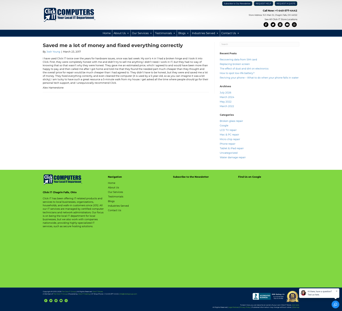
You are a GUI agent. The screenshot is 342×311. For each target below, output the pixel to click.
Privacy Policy (245, 307)
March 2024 (227, 97)
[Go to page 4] (109, 85)
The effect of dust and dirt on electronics (244, 68)
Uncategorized (229, 152)
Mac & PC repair (229, 134)
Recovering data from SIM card (238, 59)
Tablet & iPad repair (232, 148)
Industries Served (203, 33)
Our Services (140, 33)
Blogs (182, 33)
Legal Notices (233, 307)
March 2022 (227, 106)
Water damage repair (233, 157)
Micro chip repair (230, 139)
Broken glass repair (231, 121)
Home (107, 33)
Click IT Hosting (84, 294)
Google (224, 125)
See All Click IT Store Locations (281, 19)
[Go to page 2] (104, 85)
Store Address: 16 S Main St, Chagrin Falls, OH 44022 (273, 15)
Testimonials (163, 33)
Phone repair (227, 143)
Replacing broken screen (235, 64)
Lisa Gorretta (135, 56)
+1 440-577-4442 (286, 10)
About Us (120, 33)
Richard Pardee (99, 56)
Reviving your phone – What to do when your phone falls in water (259, 77)
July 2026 (225, 92)
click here (295, 305)
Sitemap (296, 307)
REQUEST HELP (263, 3)
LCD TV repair (228, 130)
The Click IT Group (69, 291)
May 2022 (226, 101)
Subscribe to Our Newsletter (237, 3)
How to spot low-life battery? (237, 73)
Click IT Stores (97, 291)
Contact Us (228, 33)
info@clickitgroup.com (128, 294)
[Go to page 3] (106, 85)
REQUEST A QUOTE (286, 3)
